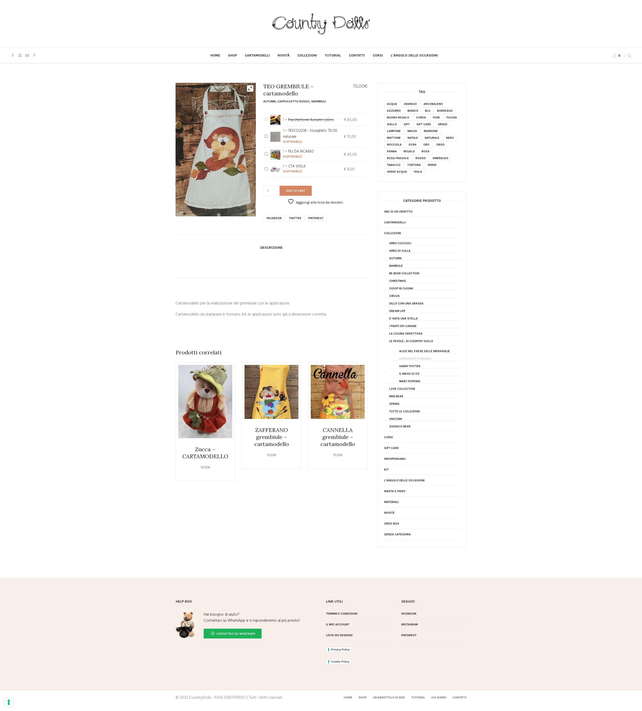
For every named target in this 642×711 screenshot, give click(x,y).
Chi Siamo (438, 697)
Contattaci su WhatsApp (235, 633)
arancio (410, 104)
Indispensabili (395, 459)
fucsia (452, 117)
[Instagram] (19, 55)
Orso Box (391, 523)
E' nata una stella (403, 318)
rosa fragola (398, 158)
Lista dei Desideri (339, 635)
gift (407, 124)
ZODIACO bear (400, 426)
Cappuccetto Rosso (293, 101)
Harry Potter (409, 366)
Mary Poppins (409, 381)
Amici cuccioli (400, 243)
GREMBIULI (318, 101)
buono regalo (398, 117)
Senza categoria (397, 534)
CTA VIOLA (297, 166)
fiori (436, 117)
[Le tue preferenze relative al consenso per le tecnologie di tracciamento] (9, 702)
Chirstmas (397, 281)
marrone (431, 131)
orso (440, 144)
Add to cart (295, 190)
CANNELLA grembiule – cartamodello (337, 436)
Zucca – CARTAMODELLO (205, 453)
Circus (394, 296)
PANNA (392, 151)
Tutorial (418, 697)
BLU (427, 110)
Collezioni (392, 233)
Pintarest (409, 635)
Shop (363, 697)
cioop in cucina (401, 288)
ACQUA (392, 104)
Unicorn (395, 419)
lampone (394, 131)
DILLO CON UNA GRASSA (406, 303)
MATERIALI (391, 502)
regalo (409, 151)
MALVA (412, 131)
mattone (394, 138)
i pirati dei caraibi (402, 326)
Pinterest (316, 218)
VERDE (432, 165)
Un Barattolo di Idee (389, 697)
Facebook (274, 218)
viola (418, 171)
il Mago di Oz (409, 373)
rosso (421, 158)
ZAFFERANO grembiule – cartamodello (271, 436)
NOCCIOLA (394, 144)
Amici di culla (400, 250)
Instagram (409, 624)
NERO (450, 138)
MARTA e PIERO (395, 491)
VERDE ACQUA (397, 171)
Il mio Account (337, 624)
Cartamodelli (395, 222)
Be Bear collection (404, 273)
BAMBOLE (396, 266)
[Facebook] (12, 55)
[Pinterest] (34, 55)
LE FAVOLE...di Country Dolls (411, 341)
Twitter (295, 218)
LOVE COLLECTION (402, 389)
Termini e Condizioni (341, 613)
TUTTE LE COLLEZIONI (404, 411)
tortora (414, 165)
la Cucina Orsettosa (406, 333)
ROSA (426, 151)
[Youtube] (27, 55)
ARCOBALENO (433, 104)
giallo (392, 124)
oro (426, 144)
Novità (389, 512)
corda (421, 117)
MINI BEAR (396, 396)
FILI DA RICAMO (301, 152)
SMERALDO (440, 158)
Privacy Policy (340, 649)
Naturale (432, 138)
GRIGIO (442, 124)
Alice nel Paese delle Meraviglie (424, 351)
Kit (386, 469)
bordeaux (445, 110)
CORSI (388, 437)
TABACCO (393, 165)
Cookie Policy (340, 661)
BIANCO (413, 110)
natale (413, 138)
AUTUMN (269, 101)
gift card (424, 124)
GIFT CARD (391, 448)
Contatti (459, 697)
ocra (413, 144)
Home (348, 697)
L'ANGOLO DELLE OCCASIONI (404, 480)
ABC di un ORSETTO (398, 211)
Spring (394, 404)
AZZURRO (394, 110)
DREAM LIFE (397, 311)
